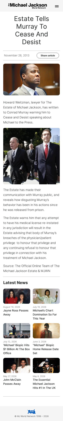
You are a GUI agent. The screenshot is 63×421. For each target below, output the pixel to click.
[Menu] (57, 6)
